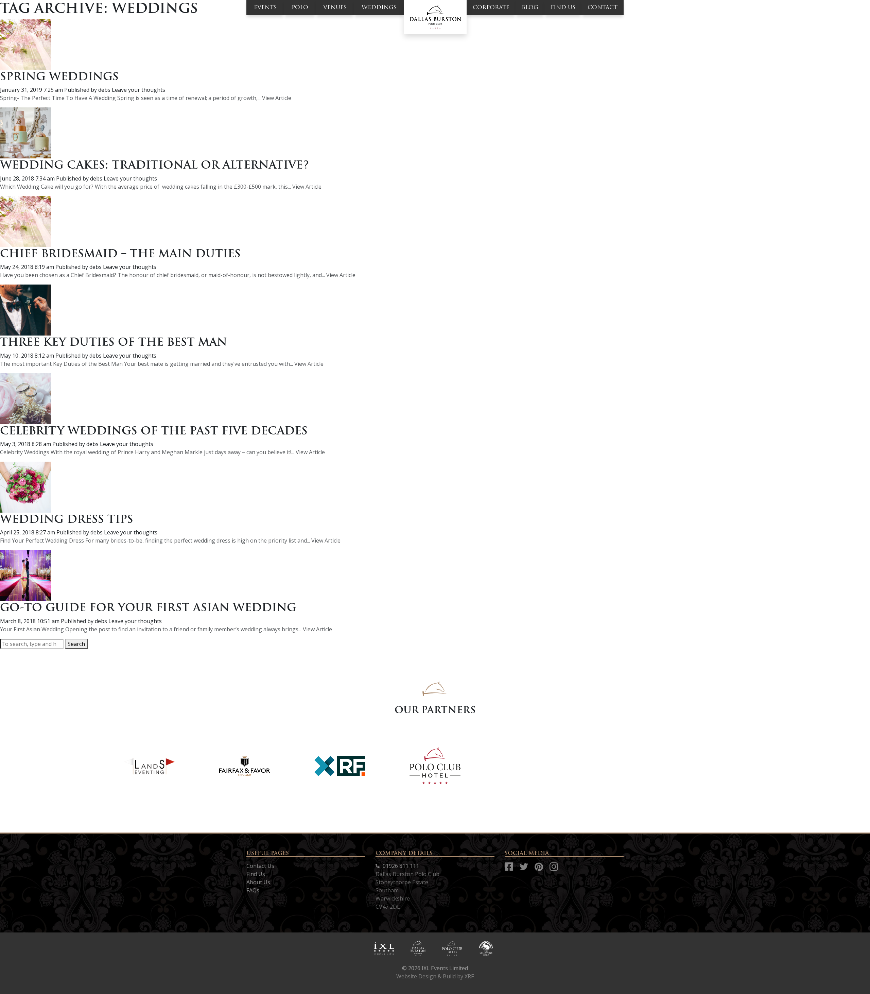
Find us (563, 7)
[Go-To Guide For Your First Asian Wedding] (25, 575)
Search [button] (76, 644)
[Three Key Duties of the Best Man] (25, 309)
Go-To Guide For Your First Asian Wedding (148, 607)
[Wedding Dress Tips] (25, 486)
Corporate (491, 7)
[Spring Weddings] (25, 44)
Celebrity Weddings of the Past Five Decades (154, 430)
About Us (258, 882)
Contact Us (260, 866)
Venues (335, 7)
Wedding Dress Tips (66, 519)
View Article (276, 98)
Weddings (379, 7)
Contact (602, 7)
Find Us (255, 874)
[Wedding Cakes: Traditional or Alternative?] (25, 132)
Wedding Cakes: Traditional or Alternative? (154, 164)
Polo (300, 7)
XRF (469, 976)
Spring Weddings (59, 76)
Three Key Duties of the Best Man (113, 341)
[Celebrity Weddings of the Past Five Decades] (25, 398)
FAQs (252, 890)
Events (265, 7)
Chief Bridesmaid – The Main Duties (120, 253)
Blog (530, 7)
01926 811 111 (400, 866)
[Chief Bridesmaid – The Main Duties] (25, 221)
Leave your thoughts (138, 89)
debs (104, 89)
